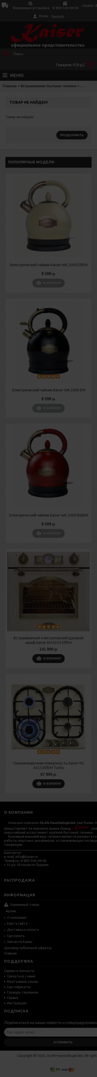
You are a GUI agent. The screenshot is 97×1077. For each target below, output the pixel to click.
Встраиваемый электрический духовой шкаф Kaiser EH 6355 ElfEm (48, 640)
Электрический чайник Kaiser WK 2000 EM (48, 390)
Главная (10, 86)
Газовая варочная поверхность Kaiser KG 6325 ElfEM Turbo (48, 765)
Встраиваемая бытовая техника (48, 86)
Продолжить (72, 135)
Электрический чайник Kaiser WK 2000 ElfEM (48, 265)
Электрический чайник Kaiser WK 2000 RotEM (48, 515)
